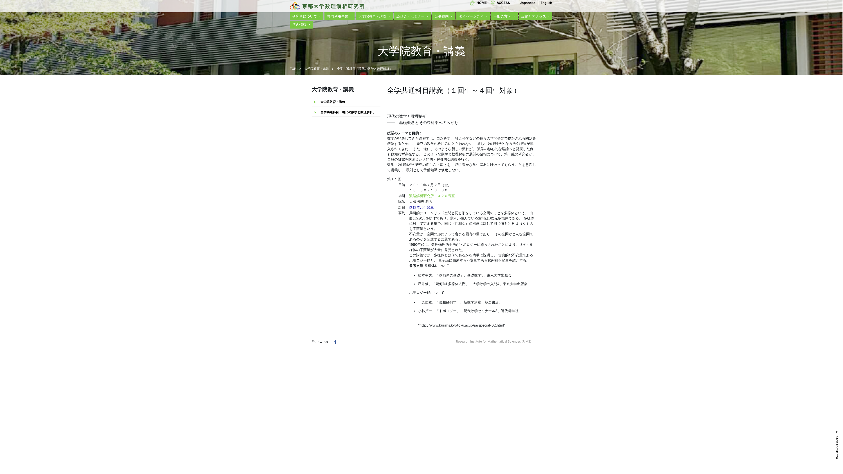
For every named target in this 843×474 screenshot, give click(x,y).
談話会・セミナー (411, 16)
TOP (293, 68)
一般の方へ (503, 16)
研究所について (305, 16)
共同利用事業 (338, 16)
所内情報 (300, 24)
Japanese (527, 3)
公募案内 (442, 16)
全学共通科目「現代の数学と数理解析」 (348, 112)
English (546, 3)
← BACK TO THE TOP (836, 445)
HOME (482, 3)
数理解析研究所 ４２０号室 (432, 196)
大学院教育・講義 (372, 16)
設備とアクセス (534, 16)
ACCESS (503, 3)
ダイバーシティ (472, 16)
